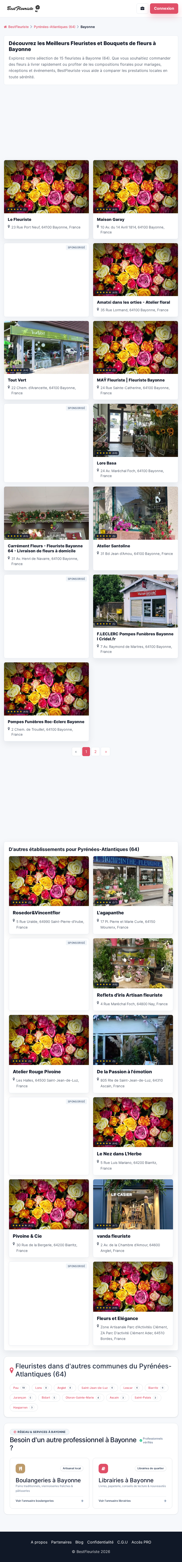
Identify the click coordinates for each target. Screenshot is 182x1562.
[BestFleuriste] (45, 9)
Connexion (164, 8)
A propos (39, 1542)
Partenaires (61, 1542)
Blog (79, 1542)
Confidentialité (100, 1542)
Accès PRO (141, 1542)
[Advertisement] (91, 122)
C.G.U (122, 1542)
